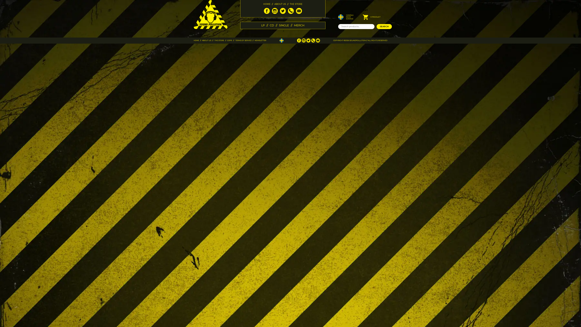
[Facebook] (267, 13)
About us (280, 4)
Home (267, 4)
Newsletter (260, 40)
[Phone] (291, 13)
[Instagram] (275, 13)
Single (284, 25)
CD (272, 25)
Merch (299, 25)
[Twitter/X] (283, 13)
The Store (296, 4)
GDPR (229, 40)
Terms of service (243, 40)
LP (263, 25)
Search (384, 26)
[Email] (299, 13)
